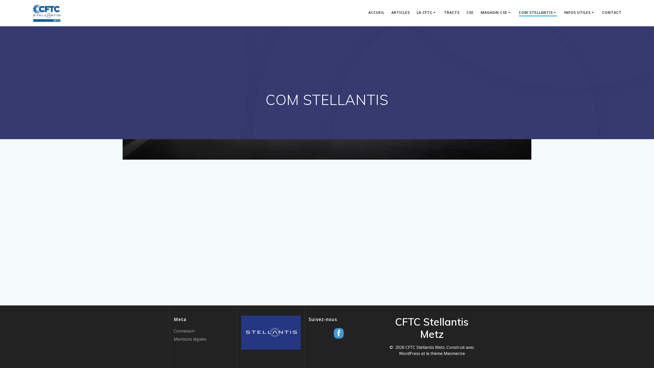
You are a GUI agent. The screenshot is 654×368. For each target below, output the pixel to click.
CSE (470, 12)
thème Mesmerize (447, 353)
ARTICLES (400, 12)
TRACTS (452, 12)
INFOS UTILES (577, 12)
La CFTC (425, 12)
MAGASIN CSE (494, 12)
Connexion (184, 331)
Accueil (376, 12)
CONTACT (612, 12)
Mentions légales (190, 339)
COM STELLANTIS (536, 12)
